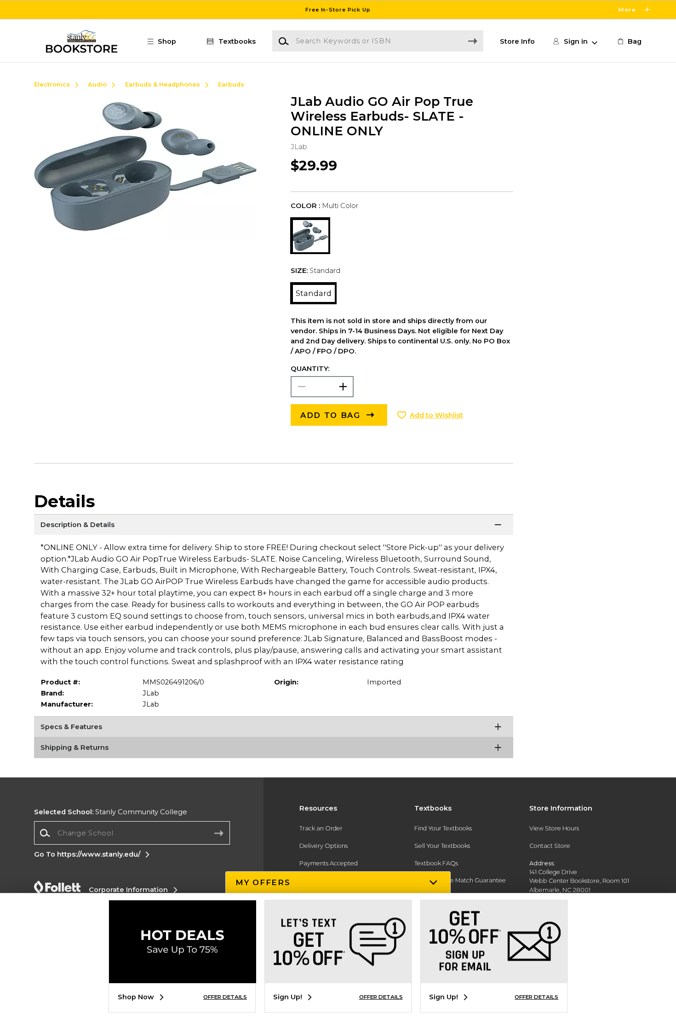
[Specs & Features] (274, 728)
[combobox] (132, 833)
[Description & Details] (274, 526)
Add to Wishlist (436, 415)
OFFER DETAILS (225, 997)
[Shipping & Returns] (274, 748)
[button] (338, 9)
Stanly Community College (110, 812)
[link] (628, 41)
